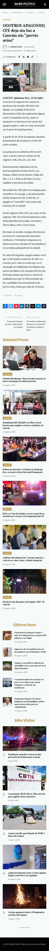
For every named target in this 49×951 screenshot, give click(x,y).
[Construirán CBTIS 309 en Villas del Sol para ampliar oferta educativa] (24, 778)
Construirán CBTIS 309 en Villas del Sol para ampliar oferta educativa (26, 795)
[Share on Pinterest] (28, 57)
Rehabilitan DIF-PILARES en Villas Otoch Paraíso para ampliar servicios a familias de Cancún (23, 425)
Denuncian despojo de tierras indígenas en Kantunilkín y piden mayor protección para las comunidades (29, 702)
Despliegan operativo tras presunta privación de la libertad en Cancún (24, 755)
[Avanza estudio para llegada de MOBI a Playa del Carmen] (24, 817)
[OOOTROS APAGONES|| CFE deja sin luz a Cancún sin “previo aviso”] (24, 77)
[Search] (44, 4)
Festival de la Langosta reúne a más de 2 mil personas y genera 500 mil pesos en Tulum (30, 635)
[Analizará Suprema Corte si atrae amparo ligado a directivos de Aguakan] (24, 857)
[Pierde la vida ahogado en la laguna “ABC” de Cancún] (24, 581)
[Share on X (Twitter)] (24, 57)
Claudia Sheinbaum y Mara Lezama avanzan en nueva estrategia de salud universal (24, 380)
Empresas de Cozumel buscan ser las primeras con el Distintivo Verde (30, 650)
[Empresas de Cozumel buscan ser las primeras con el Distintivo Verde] (7, 652)
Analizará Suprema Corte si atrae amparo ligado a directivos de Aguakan (27, 874)
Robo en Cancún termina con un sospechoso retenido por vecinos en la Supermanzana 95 (24, 515)
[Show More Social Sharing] (37, 57)
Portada (18, 295)
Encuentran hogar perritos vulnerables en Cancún (13, 324)
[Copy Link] (32, 57)
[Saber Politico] (24, 4)
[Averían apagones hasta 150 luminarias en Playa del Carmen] (24, 896)
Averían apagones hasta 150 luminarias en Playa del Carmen (26, 913)
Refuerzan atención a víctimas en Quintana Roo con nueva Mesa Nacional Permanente (23, 470)
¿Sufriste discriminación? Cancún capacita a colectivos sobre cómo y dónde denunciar (23, 559)
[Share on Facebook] (19, 57)
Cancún (7, 19)
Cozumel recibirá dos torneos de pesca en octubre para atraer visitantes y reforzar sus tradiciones (29, 683)
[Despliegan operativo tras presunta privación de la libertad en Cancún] (24, 738)
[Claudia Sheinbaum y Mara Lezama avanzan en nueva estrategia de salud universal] (24, 358)
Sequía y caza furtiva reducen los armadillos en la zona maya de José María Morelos (30, 666)
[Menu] (4, 4)
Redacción (16, 47)
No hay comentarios (13, 51)
